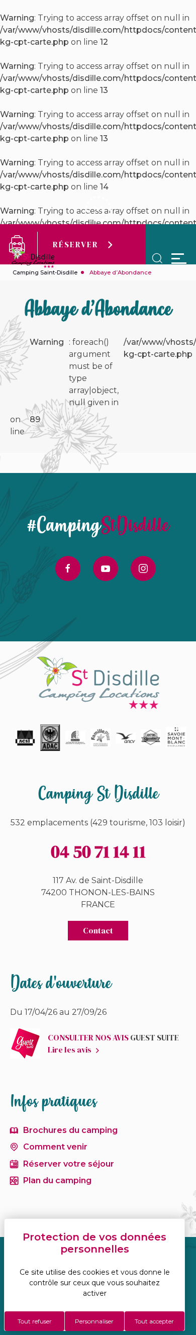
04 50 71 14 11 (98, 851)
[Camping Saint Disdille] (32, 258)
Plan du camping (57, 1180)
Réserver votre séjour (68, 1164)
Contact (98, 930)
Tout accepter (154, 1321)
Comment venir (55, 1147)
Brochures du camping (70, 1130)
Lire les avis (69, 1049)
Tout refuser (35, 1321)
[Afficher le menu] (178, 258)
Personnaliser (94, 1321)
